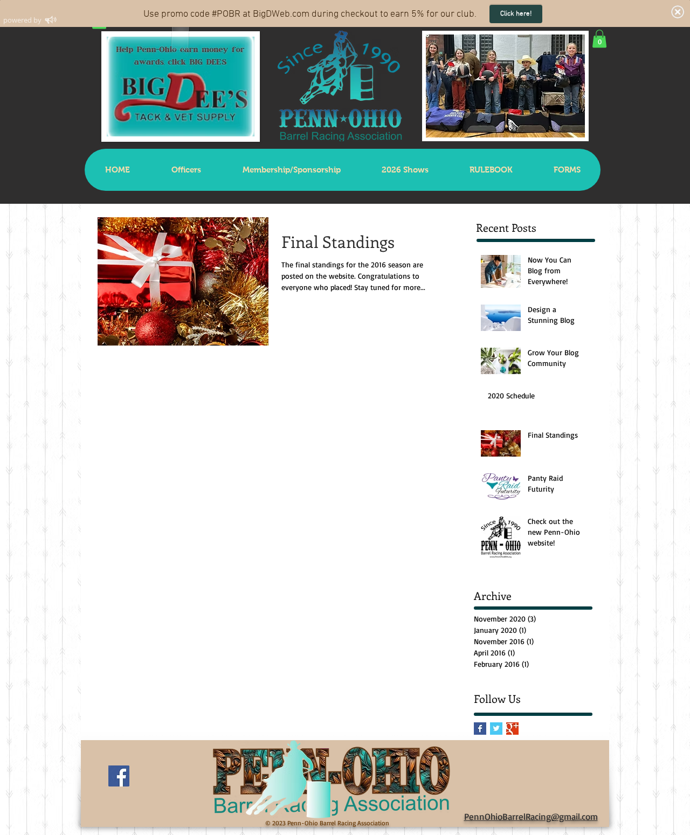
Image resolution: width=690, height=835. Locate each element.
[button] (599, 38)
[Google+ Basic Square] (512, 728)
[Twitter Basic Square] (496, 728)
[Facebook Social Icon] (118, 775)
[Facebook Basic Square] (480, 728)
